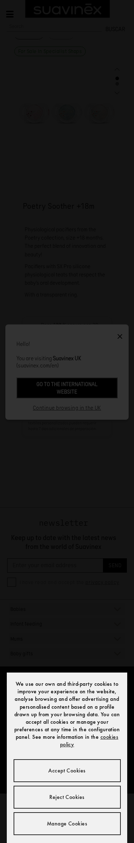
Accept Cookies (67, 770)
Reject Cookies (67, 797)
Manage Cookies (67, 823)
